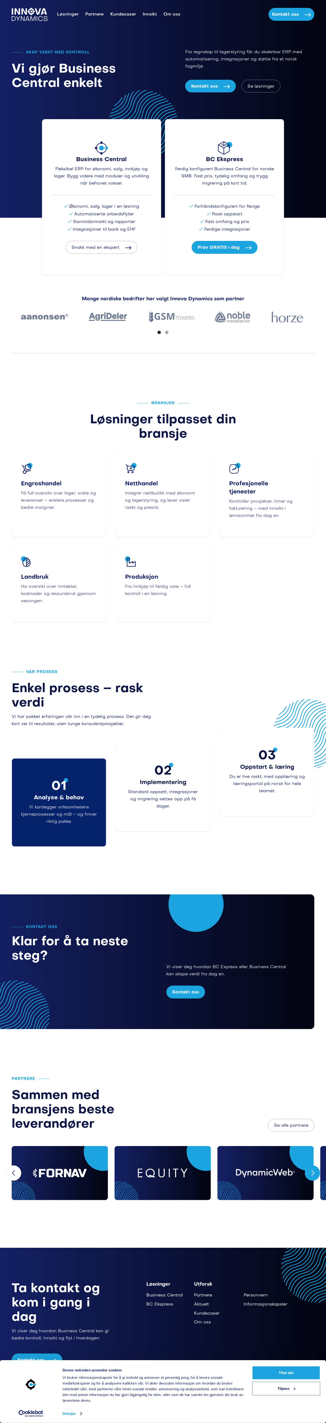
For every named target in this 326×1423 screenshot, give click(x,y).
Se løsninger (260, 87)
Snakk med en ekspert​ (101, 248)
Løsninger (68, 14)
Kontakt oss (291, 15)
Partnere (94, 14)
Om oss (171, 14)
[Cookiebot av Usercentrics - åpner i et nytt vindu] (31, 1413)
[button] (159, 332)
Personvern (256, 1295)
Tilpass (283, 1388)
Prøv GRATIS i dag (225, 248)
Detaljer (69, 1414)
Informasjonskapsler (265, 1304)
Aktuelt (201, 1304)
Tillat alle (286, 1373)
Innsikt (150, 14)
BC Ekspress (159, 1304)
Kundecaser (123, 14)
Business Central (164, 1295)
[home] (29, 14)
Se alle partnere (291, 1126)
